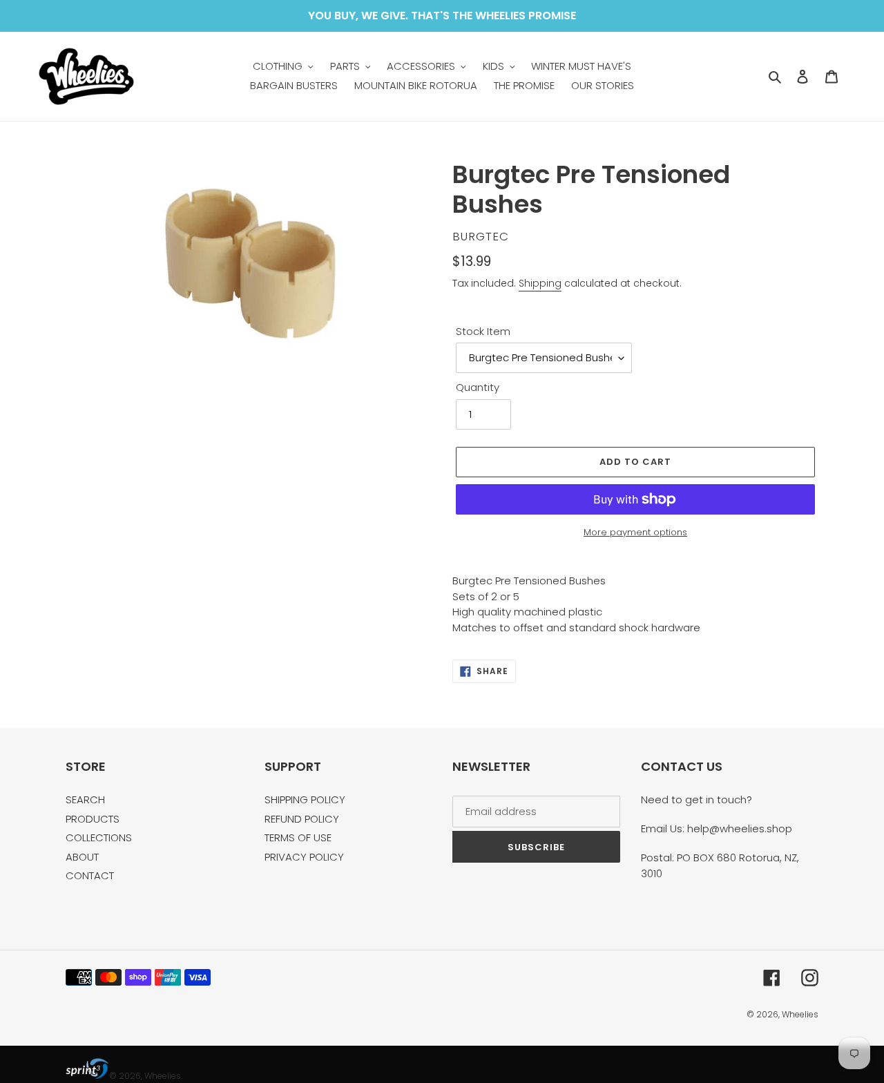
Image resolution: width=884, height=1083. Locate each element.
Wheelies (800, 1014)
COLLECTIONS (99, 837)
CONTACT (90, 875)
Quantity (477, 387)
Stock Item (483, 331)
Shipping (540, 283)
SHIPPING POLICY (305, 799)
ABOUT (82, 857)
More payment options (635, 532)
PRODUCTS (92, 819)
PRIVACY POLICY (304, 857)
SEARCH (85, 799)
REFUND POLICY (302, 819)
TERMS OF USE (298, 837)
